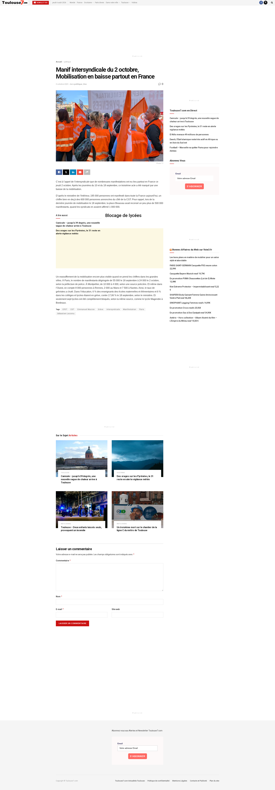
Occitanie (88, 3)
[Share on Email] (80, 172)
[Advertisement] (137, 30)
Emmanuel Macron (86, 309)
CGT (72, 309)
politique (67, 62)
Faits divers (99, 3)
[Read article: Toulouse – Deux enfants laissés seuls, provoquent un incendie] (81, 509)
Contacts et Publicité (198, 781)
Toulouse (124, 3)
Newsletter (42, 3)
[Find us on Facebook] (261, 2)
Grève (100, 309)
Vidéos (134, 3)
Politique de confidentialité (158, 781)
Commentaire (63, 560)
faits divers (66, 524)
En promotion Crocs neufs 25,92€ (185, 308)
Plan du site (214, 781)
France (79, 3)
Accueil (59, 62)
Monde (72, 3)
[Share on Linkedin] (73, 172)
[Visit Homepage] (15, 2)
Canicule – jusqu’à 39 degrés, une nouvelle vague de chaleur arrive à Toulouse (79, 479)
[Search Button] (272, 2)
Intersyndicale (113, 309)
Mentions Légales (179, 781)
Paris (141, 309)
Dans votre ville (112, 3)
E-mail (60, 609)
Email (178, 173)
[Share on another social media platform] (87, 172)
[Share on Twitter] (66, 172)
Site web (116, 609)
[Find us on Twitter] (265, 2)
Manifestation (129, 309)
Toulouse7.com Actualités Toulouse (130, 781)
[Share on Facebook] (59, 172)
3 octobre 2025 (62, 84)
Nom (59, 596)
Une (85, 84)
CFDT (64, 309)
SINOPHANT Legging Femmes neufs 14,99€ (190, 303)
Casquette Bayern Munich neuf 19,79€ (187, 273)
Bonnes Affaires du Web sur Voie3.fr (192, 249)
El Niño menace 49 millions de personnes (189, 134)
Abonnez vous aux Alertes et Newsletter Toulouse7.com (137, 730)
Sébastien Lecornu (65, 314)
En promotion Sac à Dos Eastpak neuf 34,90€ (190, 313)
